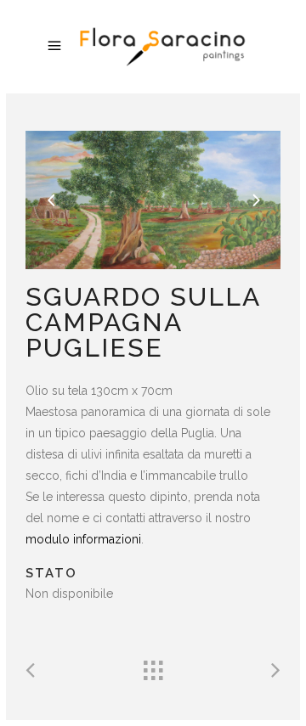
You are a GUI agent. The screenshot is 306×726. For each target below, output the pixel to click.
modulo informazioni (83, 539)
